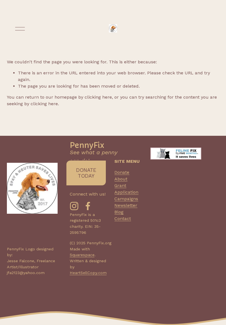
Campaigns (126, 198)
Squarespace (82, 255)
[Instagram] (74, 206)
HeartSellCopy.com (88, 272)
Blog (118, 212)
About (120, 179)
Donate (121, 172)
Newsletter (125, 205)
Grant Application (126, 189)
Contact (122, 218)
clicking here (98, 97)
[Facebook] (88, 206)
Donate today (86, 173)
